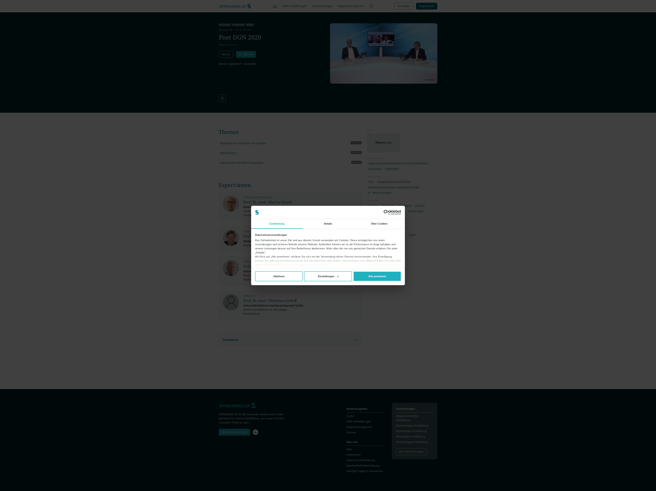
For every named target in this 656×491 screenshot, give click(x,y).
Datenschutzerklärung (314, 264)
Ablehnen (279, 276)
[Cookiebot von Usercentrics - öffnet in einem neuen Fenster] (386, 212)
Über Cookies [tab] (379, 223)
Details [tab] (328, 223)
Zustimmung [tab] (276, 223)
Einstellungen (326, 276)
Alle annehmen (377, 276)
